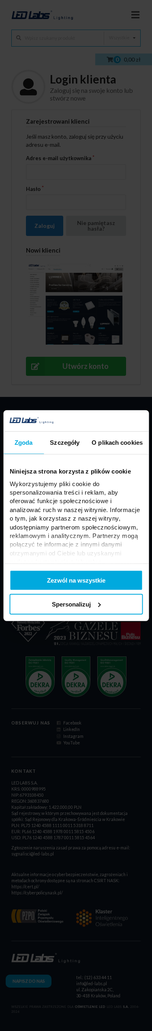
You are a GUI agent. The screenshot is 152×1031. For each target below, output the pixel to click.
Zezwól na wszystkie (76, 580)
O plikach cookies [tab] (117, 442)
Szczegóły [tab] (64, 442)
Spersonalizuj (71, 604)
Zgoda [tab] (24, 442)
